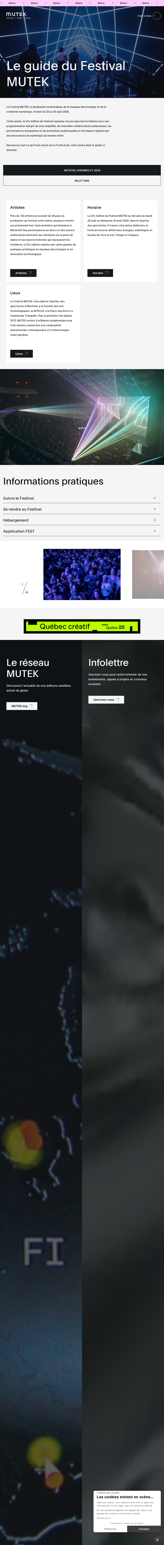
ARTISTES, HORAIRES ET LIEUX (82, 170)
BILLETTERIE (82, 180)
